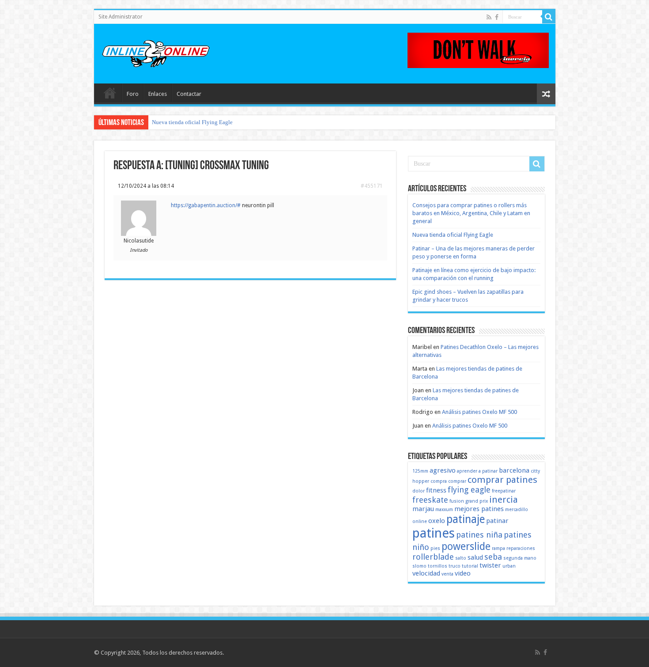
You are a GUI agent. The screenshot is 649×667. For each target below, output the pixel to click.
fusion (456, 501)
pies (435, 548)
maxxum (444, 509)
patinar (497, 521)
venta (447, 574)
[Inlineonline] (156, 52)
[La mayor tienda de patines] (478, 49)
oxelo (436, 521)
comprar (457, 481)
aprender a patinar (477, 471)
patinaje (465, 519)
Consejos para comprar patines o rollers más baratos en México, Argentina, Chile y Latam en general (471, 213)
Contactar (189, 94)
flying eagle (469, 489)
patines (433, 533)
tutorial (470, 566)
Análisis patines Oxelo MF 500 (479, 412)
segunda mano (519, 558)
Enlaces (157, 94)
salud (475, 557)
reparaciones (520, 548)
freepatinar (504, 491)
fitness (436, 490)
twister (490, 565)
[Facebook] (496, 17)
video (463, 573)
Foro (133, 94)
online (419, 521)
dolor (418, 491)
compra (438, 481)
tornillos (437, 566)
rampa (498, 548)
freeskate (430, 499)
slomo (419, 566)
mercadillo (516, 509)
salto (460, 558)
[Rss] (489, 17)
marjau (423, 509)
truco (454, 566)
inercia (503, 499)
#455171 (372, 186)
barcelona (514, 470)
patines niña (479, 534)
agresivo (443, 470)
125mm (420, 471)
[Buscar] (548, 16)
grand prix (476, 501)
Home (109, 92)
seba (493, 556)
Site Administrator (120, 17)
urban (509, 566)
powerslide (466, 546)
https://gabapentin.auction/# (206, 205)
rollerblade (433, 556)
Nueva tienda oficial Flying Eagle (192, 122)
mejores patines (479, 509)
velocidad (426, 573)
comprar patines (502, 479)
